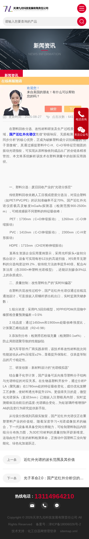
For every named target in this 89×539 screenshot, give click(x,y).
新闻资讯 (11, 75)
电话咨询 (81, 119)
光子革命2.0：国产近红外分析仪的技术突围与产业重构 (55, 478)
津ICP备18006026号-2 (65, 524)
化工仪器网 (36, 531)
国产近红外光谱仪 (22, 134)
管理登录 (50, 531)
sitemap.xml (68, 531)
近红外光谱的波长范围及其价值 (49, 460)
